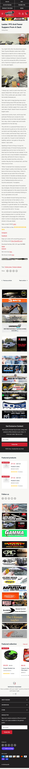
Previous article (7, 280)
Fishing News (5, 30)
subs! (14, 224)
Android (4, 248)
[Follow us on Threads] (6, 498)
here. (11, 251)
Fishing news (8, 267)
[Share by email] (16, 271)
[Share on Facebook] (7, 271)
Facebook (4, 235)
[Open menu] (2, 13)
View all (25, 644)
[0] (26, 14)
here (12, 255)
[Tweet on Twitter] (13, 271)
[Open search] (20, 14)
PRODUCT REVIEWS (7, 8)
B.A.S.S (7, 1)
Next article (22, 280)
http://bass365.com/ (16, 241)
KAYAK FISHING (7, 5)
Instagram (4, 232)
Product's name (15, 466)
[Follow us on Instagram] (9, 498)
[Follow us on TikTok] (15, 498)
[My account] (23, 14)
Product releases (16, 267)
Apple (3, 246)
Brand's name (15, 469)
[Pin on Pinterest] (10, 271)
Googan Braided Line (9, 668)
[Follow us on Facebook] (3, 498)
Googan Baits (7, 670)
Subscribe (14, 444)
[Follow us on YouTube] (12, 498)
